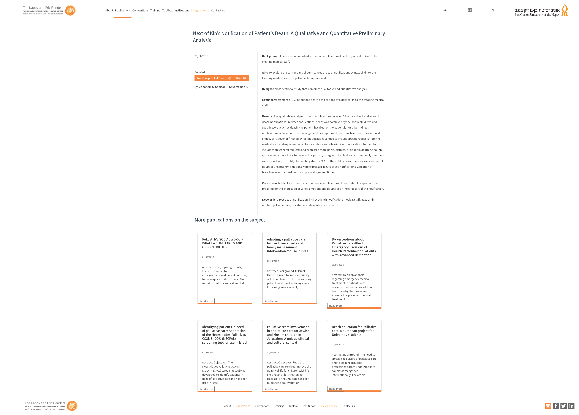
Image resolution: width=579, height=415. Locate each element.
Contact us (218, 10)
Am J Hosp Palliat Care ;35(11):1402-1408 (222, 78)
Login (444, 10)
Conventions (140, 10)
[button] (493, 10)
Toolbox (167, 10)
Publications (123, 10)
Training (155, 10)
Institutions (181, 10)
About (109, 10)
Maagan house (200, 10)
